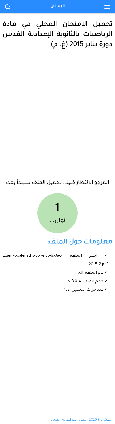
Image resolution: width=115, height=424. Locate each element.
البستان (58, 7)
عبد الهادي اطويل (63, 420)
